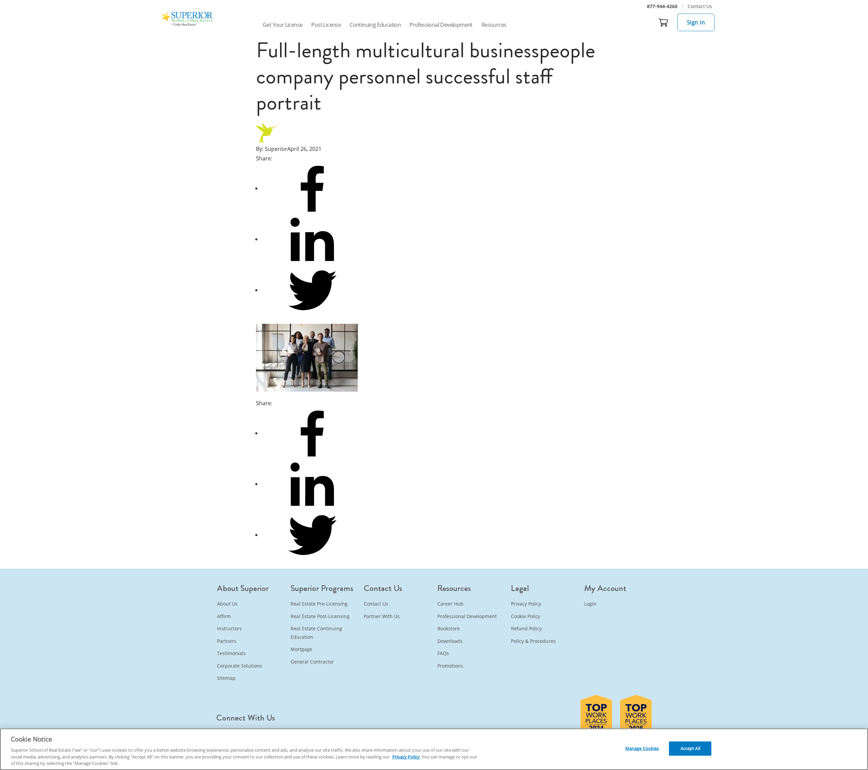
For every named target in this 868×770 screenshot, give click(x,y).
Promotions (450, 666)
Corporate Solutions (239, 666)
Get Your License (282, 24)
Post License (326, 24)
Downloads (449, 641)
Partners (226, 641)
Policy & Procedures (533, 641)
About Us (227, 603)
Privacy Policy (526, 603)
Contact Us (700, 6)
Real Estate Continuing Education (316, 632)
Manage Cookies (642, 748)
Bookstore (448, 628)
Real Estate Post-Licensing (320, 616)
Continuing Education (375, 24)
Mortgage (301, 649)
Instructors (229, 628)
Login (590, 603)
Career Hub (450, 603)
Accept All (690, 748)
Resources (494, 24)
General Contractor (312, 661)
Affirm (224, 616)
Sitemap (226, 678)
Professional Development (441, 24)
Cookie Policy (525, 616)
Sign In (696, 22)
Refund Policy (526, 628)
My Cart (663, 22)
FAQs (443, 653)
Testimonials (231, 653)
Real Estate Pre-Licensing (319, 603)
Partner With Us (382, 616)
